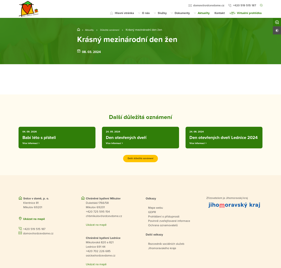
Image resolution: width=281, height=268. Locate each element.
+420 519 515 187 (244, 5)
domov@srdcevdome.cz (208, 5)
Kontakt (219, 13)
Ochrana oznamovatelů (163, 235)
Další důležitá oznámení (140, 168)
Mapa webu (155, 217)
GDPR (152, 221)
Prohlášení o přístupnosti (163, 226)
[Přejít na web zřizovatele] (234, 214)
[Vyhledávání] (261, 5)
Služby (162, 13)
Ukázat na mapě (34, 228)
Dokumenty (182, 13)
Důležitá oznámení (114, 30)
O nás (146, 13)
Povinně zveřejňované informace (169, 230)
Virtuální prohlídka (249, 13)
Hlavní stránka (124, 13)
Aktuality (204, 13)
